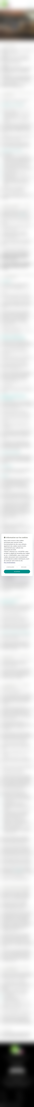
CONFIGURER (10, 567)
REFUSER (23, 567)
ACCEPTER (17, 571)
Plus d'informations (9, 562)
